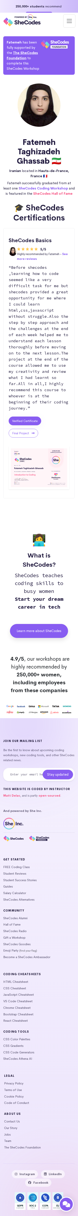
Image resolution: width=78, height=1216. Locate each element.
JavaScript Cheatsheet (18, 995)
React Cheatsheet (15, 1021)
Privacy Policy (13, 1083)
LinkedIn (55, 1174)
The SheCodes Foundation (22, 1147)
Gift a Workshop (14, 938)
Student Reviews (14, 874)
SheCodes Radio (15, 931)
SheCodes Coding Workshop (43, 188)
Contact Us (12, 1121)
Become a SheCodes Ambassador (26, 957)
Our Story (10, 1128)
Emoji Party (10, 950)
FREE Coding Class (16, 867)
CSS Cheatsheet (14, 988)
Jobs (7, 1134)
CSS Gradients (13, 1046)
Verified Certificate (25, 421)
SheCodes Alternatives (18, 900)
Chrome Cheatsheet (17, 1008)
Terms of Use (13, 1090)
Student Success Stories (20, 880)
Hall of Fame (12, 924)
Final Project (21, 433)
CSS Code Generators (18, 1052)
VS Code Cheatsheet (17, 1001)
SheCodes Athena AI (17, 1059)
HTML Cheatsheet (15, 982)
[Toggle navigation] (69, 21)
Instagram (27, 1174)
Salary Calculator (14, 893)
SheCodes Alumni (15, 918)
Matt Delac (11, 795)
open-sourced (49, 795)
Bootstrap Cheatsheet (18, 1014)
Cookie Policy (14, 1096)
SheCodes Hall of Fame (53, 193)
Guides (8, 886)
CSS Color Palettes (16, 1039)
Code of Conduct (16, 1103)
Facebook (40, 1183)
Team (7, 1141)
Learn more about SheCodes (39, 631)
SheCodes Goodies (17, 944)
